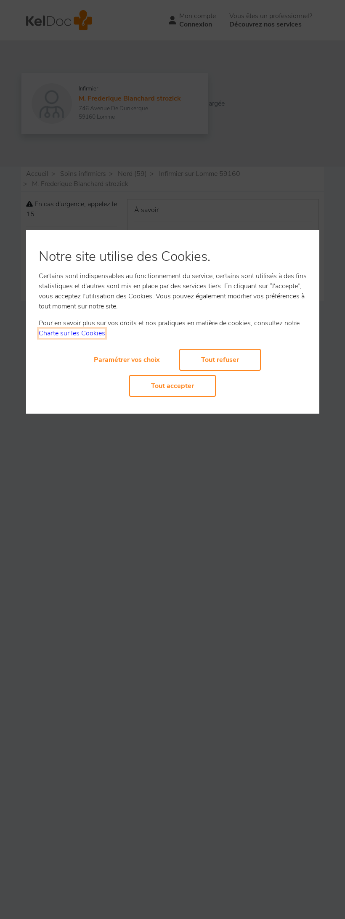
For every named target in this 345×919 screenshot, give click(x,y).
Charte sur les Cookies (72, 333)
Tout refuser (220, 359)
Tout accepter (172, 385)
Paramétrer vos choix (127, 359)
